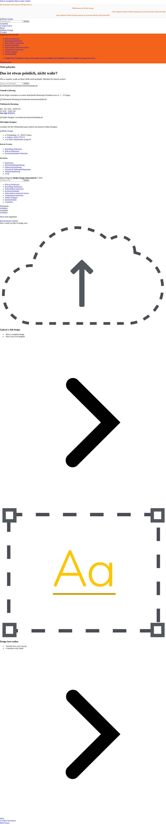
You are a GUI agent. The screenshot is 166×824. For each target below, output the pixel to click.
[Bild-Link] (6, 131)
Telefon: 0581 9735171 (16, 137)
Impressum (9, 163)
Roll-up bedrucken (12, 151)
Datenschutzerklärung (13, 167)
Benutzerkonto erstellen (9, 221)
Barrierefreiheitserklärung (15, 165)
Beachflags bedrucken (13, 149)
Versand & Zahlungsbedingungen (18, 169)
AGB (7, 174)
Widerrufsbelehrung (12, 172)
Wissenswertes (5, 62)
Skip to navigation (7, 1)
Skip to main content (22, 1)
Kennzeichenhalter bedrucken (16, 153)
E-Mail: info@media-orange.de (19, 139)
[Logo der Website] (6, 19)
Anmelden (9, 202)
